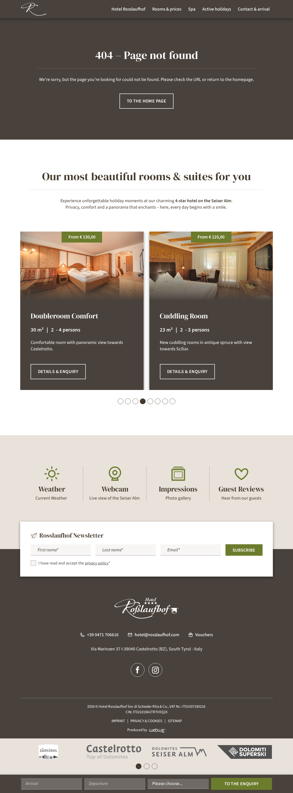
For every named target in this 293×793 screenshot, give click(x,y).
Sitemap (175, 721)
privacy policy (96, 563)
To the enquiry (241, 784)
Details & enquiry (58, 371)
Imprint (118, 721)
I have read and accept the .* (74, 563)
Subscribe (244, 550)
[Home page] (33, 9)
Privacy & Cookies (146, 721)
